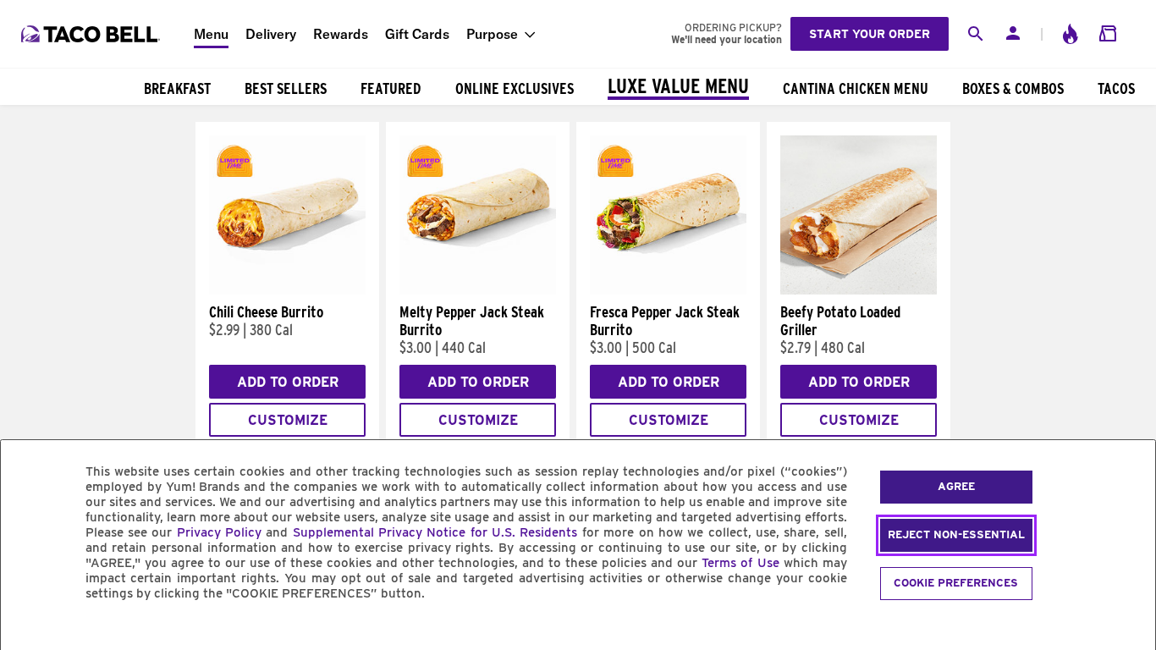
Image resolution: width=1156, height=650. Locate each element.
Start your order (869, 34)
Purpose (492, 33)
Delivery (270, 33)
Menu (211, 33)
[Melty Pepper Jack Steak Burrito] (477, 290)
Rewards (340, 33)
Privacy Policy (219, 532)
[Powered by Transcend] (28, 632)
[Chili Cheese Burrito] (287, 290)
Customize (288, 420)
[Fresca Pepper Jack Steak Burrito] (668, 290)
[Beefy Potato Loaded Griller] (858, 290)
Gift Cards (417, 33)
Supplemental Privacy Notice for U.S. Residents (435, 532)
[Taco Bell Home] (92, 33)
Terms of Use (740, 562)
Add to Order (288, 382)
